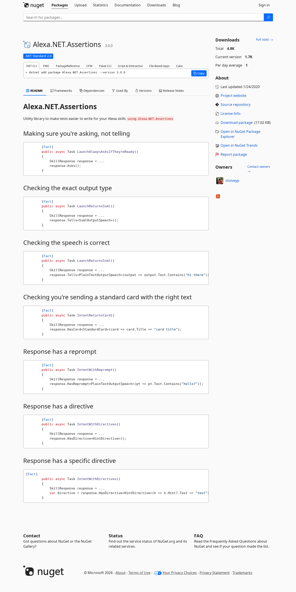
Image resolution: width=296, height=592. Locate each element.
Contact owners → (258, 168)
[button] (199, 73)
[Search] (268, 17)
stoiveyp (232, 180)
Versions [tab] (145, 90)
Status (116, 536)
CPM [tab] (89, 66)
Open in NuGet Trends (239, 145)
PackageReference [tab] (68, 66)
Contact (31, 536)
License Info (231, 113)
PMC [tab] (46, 66)
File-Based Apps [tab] (159, 66)
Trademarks (242, 572)
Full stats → (264, 39)
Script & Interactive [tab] (130, 66)
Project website (233, 95)
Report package (234, 154)
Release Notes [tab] (173, 90)
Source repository (235, 104)
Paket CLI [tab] (105, 66)
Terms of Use (139, 572)
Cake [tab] (179, 66)
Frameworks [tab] (62, 90)
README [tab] (36, 90)
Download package (237, 122)
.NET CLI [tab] (31, 66)
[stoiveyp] (220, 181)
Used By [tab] (121, 90)
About (120, 572)
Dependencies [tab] (94, 90)
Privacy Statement (215, 572)
